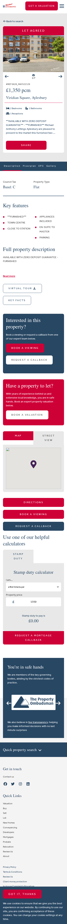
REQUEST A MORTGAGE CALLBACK (33, 638)
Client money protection (15, 881)
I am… (9, 580)
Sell (5, 813)
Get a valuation (41, 5)
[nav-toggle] (62, 6)
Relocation (8, 846)
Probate (7, 842)
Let (4, 818)
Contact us (8, 776)
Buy (5, 808)
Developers (8, 832)
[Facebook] (5, 784)
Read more (9, 276)
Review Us (8, 851)
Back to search (14, 21)
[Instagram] (20, 784)
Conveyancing (10, 827)
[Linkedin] (28, 784)
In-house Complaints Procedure (18, 886)
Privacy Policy (9, 867)
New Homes (9, 822)
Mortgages (8, 837)
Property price (14, 594)
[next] (60, 76)
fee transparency (38, 722)
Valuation (7, 803)
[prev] (6, 76)
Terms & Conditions (12, 872)
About (6, 856)
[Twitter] (13, 784)
